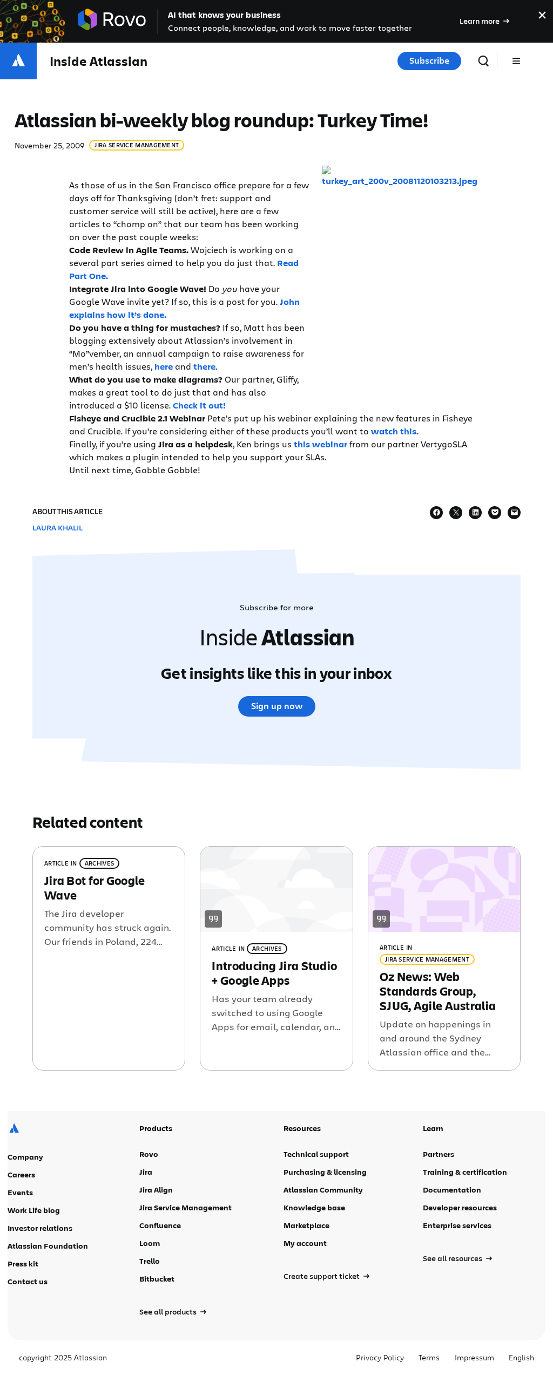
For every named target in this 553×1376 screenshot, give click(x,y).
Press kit (23, 1263)
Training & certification (465, 1172)
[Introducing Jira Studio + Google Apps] (276, 959)
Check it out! (199, 405)
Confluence (160, 1225)
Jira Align (156, 1189)
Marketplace (306, 1225)
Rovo (148, 1154)
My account (305, 1243)
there (204, 366)
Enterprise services (457, 1225)
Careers (21, 1174)
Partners (438, 1154)
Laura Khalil (57, 527)
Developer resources (460, 1207)
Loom (149, 1243)
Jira (145, 1172)
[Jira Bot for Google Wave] (109, 959)
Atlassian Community (323, 1189)
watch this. (395, 431)
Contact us (28, 1281)
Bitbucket (156, 1278)
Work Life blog (34, 1210)
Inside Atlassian (98, 61)
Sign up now (276, 706)
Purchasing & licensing (325, 1172)
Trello (149, 1261)
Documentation (452, 1189)
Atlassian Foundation (48, 1246)
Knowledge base (314, 1207)
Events (20, 1192)
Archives (99, 863)
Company (25, 1157)
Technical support (316, 1154)
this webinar (320, 444)
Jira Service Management (137, 145)
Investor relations (40, 1228)
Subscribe (429, 60)
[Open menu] (516, 60)
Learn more (480, 21)
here (163, 366)
